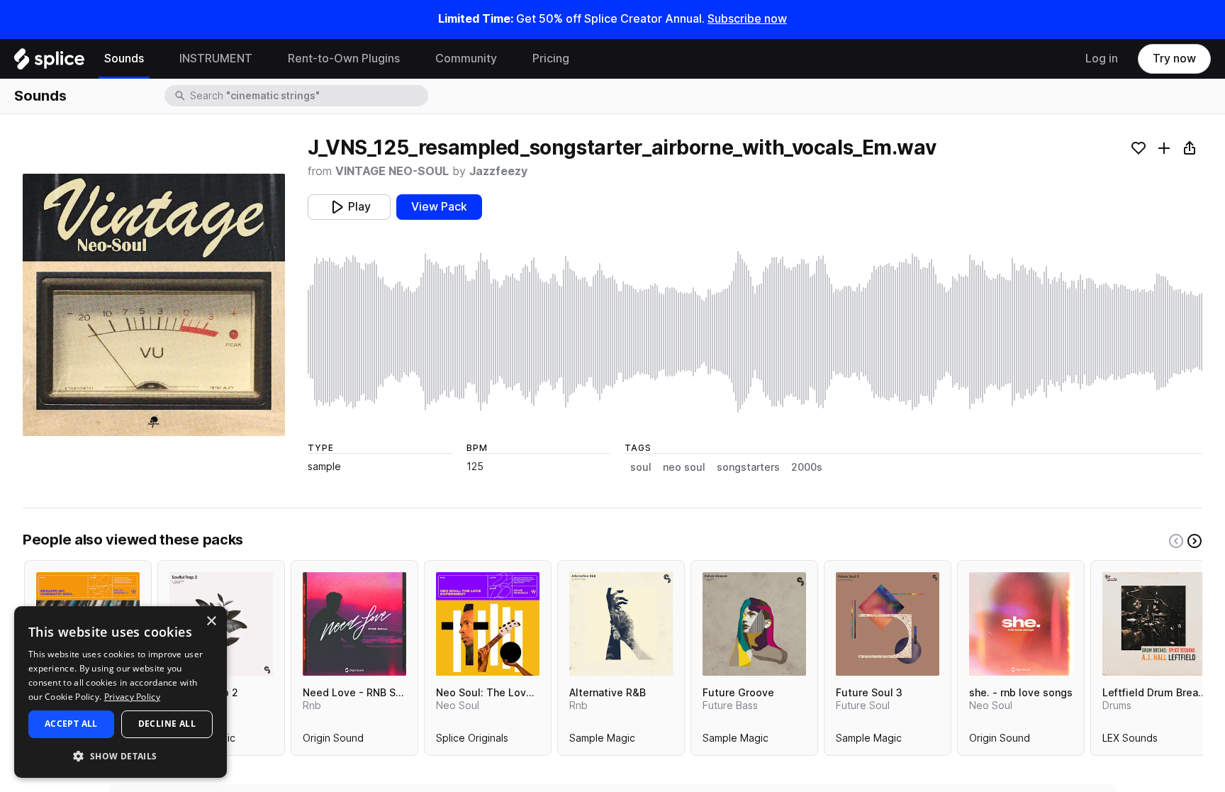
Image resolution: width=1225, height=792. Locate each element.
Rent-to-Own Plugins (344, 58)
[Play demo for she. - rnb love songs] (1020, 624)
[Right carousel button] (1194, 541)
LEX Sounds (1130, 740)
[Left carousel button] (1176, 541)
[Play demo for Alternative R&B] (621, 624)
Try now (1174, 58)
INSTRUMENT (215, 58)
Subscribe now (747, 19)
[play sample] (755, 331)
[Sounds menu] (155, 59)
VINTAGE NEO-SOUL (392, 171)
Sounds (124, 58)
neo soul (684, 467)
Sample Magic (602, 740)
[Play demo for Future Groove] (754, 624)
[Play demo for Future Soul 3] (887, 624)
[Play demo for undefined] (153, 304)
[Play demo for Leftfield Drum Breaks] (1154, 624)
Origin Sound (333, 740)
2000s (806, 467)
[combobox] (307, 95)
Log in (1101, 58)
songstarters (748, 467)
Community (466, 58)
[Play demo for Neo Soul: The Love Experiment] (487, 624)
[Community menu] (508, 59)
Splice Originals (472, 740)
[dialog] (120, 692)
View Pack (439, 206)
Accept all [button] (71, 724)
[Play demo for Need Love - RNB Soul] (354, 624)
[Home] (49, 62)
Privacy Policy (132, 697)
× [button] (211, 621)
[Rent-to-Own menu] (410, 59)
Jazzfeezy (498, 171)
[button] (120, 755)
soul (640, 467)
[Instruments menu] (263, 59)
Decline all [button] (167, 724)
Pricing (550, 58)
